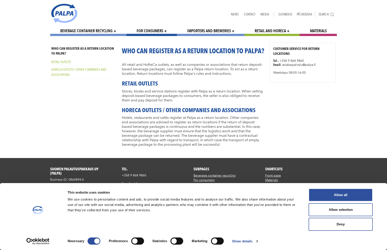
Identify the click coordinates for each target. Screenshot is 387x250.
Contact (249, 14)
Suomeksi (285, 14)
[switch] (137, 241)
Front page (273, 175)
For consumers (150, 30)
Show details (242, 241)
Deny (341, 224)
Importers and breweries (209, 30)
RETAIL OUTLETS (61, 62)
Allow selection (341, 210)
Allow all (340, 195)
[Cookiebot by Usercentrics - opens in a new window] (38, 241)
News (235, 14)
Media (264, 14)
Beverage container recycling (86, 30)
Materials (318, 30)
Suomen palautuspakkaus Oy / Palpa (64, 13)
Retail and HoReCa (270, 30)
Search (323, 14)
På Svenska (304, 14)
